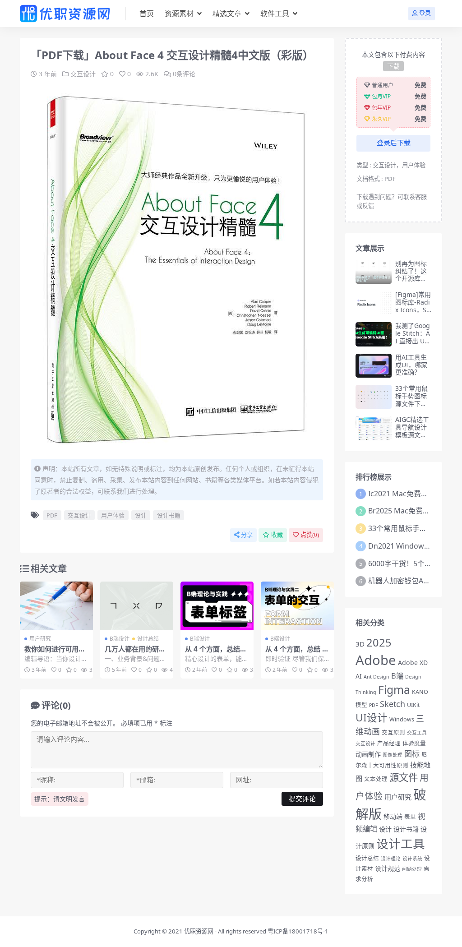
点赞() (309, 534)
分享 (247, 534)
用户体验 (113, 515)
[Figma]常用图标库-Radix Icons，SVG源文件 (413, 305)
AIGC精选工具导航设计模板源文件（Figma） (412, 430)
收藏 (277, 534)
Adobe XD (413, 662)
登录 (425, 13)
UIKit (413, 705)
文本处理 (376, 779)
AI (359, 676)
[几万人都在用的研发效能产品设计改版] (136, 606)
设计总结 (148, 638)
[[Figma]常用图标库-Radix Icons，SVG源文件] (374, 303)
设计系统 (412, 858)
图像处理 (392, 755)
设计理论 (391, 858)
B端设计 (119, 638)
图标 (412, 753)
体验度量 (414, 743)
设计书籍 (168, 515)
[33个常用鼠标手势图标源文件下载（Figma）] (374, 397)
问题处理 (412, 869)
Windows (401, 719)
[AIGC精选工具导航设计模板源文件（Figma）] (374, 428)
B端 (397, 676)
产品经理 (389, 743)
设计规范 (387, 868)
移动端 (392, 816)
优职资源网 (198, 931)
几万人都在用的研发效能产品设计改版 (135, 652)
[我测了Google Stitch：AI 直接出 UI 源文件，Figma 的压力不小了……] (374, 334)
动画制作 (368, 754)
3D (360, 643)
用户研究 (40, 638)
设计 (141, 515)
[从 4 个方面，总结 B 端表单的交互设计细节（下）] (297, 606)
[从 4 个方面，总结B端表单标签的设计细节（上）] (217, 606)
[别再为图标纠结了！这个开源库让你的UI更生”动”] (374, 272)
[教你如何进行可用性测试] (56, 606)
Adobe (376, 660)
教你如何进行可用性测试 (54, 652)
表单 (410, 817)
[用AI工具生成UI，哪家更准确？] (374, 366)
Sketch (392, 703)
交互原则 (393, 732)
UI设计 (372, 718)
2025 (379, 642)
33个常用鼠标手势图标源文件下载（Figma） (411, 399)
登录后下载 (394, 143)
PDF (51, 515)
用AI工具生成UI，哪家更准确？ (411, 365)
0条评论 (184, 73)
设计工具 (400, 843)
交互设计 (83, 73)
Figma (394, 689)
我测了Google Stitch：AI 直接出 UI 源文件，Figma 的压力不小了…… (412, 344)
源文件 (403, 777)
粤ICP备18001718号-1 (298, 931)
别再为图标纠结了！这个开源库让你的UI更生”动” (412, 278)
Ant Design (376, 677)
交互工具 (417, 733)
